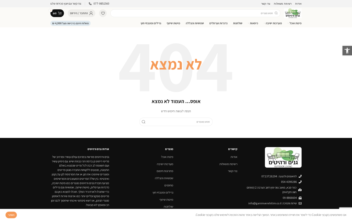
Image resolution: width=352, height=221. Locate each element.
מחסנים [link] (168, 185)
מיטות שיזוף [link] (166, 200)
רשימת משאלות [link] (228, 164)
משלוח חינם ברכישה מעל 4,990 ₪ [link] (70, 23)
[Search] (143, 122)
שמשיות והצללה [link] (164, 178)
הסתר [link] (11, 215)
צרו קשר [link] (232, 171)
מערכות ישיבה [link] (165, 164)
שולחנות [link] (168, 206)
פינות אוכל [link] (167, 157)
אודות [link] (234, 157)
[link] (347, 50)
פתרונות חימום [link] (165, 171)
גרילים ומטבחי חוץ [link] (163, 192)
